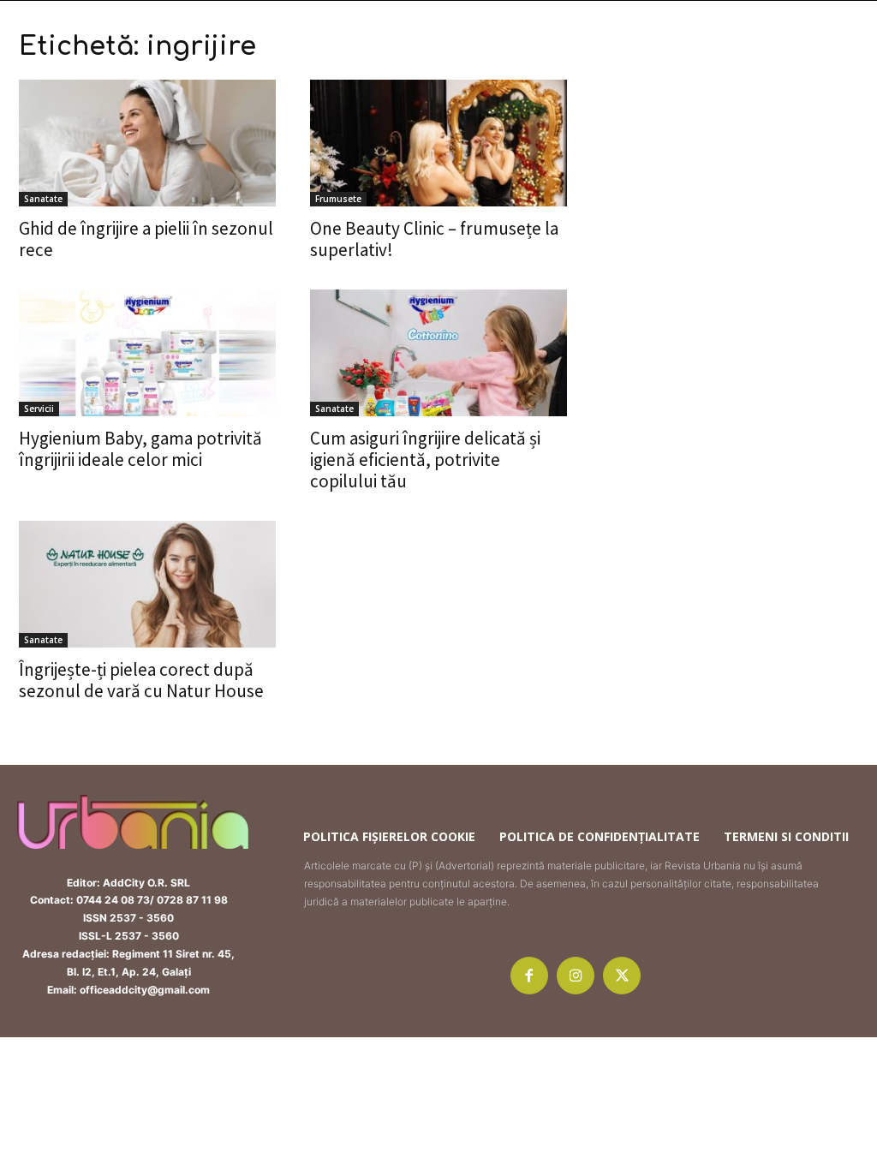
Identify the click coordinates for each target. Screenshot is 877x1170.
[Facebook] (529, 975)
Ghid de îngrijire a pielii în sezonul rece (146, 239)
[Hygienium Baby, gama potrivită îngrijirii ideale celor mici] (147, 353)
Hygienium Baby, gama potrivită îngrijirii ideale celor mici (140, 449)
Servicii (39, 409)
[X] (622, 975)
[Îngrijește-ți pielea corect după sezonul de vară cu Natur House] (147, 584)
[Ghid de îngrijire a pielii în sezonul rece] (147, 143)
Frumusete (338, 199)
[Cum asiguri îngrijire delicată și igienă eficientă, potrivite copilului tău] (438, 353)
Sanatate (43, 199)
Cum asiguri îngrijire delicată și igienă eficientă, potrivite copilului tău (425, 459)
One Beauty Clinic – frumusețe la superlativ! (434, 239)
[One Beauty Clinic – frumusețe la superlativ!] (438, 143)
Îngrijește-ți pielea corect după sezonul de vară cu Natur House (141, 680)
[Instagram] (575, 975)
